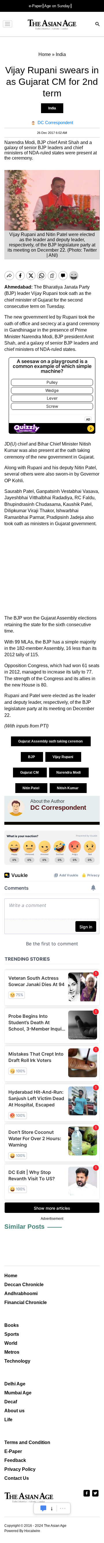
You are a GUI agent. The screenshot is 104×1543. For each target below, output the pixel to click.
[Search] (97, 24)
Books (11, 1325)
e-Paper (35, 6)
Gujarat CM (30, 772)
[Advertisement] (52, 571)
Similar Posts (24, 1226)
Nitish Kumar (68, 788)
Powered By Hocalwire (22, 1531)
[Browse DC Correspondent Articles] (16, 807)
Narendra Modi (68, 772)
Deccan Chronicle (24, 1284)
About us (14, 1410)
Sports (11, 1334)
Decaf (10, 1401)
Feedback (15, 1460)
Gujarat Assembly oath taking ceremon (50, 741)
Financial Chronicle (25, 1302)
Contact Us (16, 1478)
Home (10, 1275)
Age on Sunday (57, 6)
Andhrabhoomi (21, 1293)
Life (8, 1419)
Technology (17, 1361)
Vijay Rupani (63, 757)
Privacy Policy (20, 1469)
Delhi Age (14, 1383)
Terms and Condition (27, 1442)
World (10, 1343)
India (52, 108)
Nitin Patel (31, 788)
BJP (32, 757)
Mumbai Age (17, 1392)
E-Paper (13, 1451)
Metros (11, 1352)
